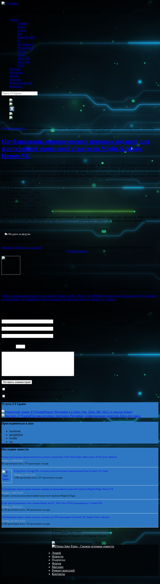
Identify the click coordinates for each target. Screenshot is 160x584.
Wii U (21, 65)
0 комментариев (76, 251)
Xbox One (23, 62)
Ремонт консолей (20, 83)
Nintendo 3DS (26, 37)
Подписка (16, 72)
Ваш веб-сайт (62, 335)
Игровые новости (13, 128)
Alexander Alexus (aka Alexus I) (22, 247)
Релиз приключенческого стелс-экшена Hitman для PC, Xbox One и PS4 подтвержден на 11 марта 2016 (71, 295)
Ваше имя (59, 321)
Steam (21, 54)
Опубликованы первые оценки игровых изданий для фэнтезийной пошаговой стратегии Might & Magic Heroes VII (75, 148)
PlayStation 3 (25, 44)
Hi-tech (21, 30)
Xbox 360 (23, 58)
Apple (21, 26)
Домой (13, 19)
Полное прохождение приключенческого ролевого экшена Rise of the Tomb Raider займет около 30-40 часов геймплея (59, 457)
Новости (15, 69)
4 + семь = (9, 346)
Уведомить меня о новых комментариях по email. (38, 389)
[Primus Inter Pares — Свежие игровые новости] (83, 546)
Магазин (15, 79)
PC (19, 40)
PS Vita (22, 51)
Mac (20, 33)
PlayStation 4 (25, 47)
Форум (14, 76)
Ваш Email (60, 328)
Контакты (15, 86)
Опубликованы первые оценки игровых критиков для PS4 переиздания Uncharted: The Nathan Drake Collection (55, 517)
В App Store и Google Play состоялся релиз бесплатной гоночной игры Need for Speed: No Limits (79, 297)
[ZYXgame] (10, 3)
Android (22, 23)
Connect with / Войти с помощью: (24, 314)
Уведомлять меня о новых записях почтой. (34, 396)
